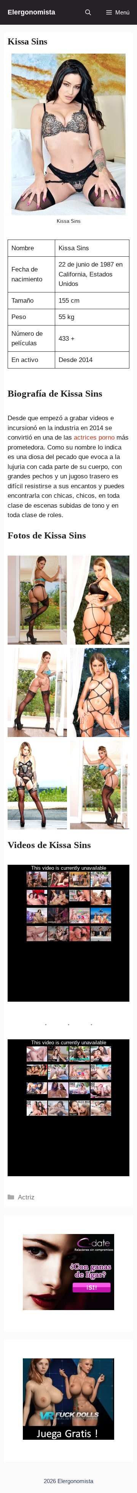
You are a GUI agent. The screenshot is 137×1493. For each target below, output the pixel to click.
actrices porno (94, 437)
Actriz (26, 1197)
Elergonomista (31, 12)
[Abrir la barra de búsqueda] (88, 12)
